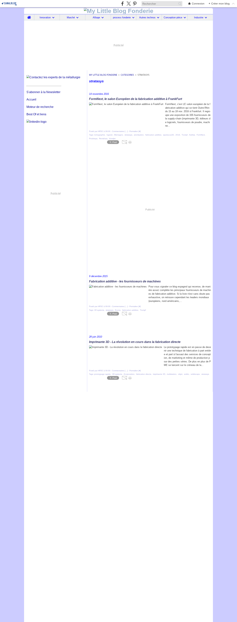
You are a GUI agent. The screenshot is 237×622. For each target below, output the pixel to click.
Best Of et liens (36, 114)
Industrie (198, 17)
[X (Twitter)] (128, 3)
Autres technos (147, 17)
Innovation (45, 17)
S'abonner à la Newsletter (43, 92)
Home (29, 16)
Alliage (96, 17)
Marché (71, 17)
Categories (127, 74)
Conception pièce (173, 17)
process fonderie (122, 17)
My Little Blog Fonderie (103, 74)
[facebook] (122, 3)
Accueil (31, 99)
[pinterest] (134, 3)
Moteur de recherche (40, 106)
